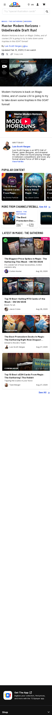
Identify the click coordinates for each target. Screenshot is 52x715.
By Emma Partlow (10, 198)
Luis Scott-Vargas (13, 46)
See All (43, 206)
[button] (47, 11)
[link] (14, 4)
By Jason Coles (32, 198)
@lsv (25, 46)
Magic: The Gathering (12, 21)
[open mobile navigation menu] (4, 4)
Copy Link (18, 54)
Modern (28, 21)
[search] (23, 11)
